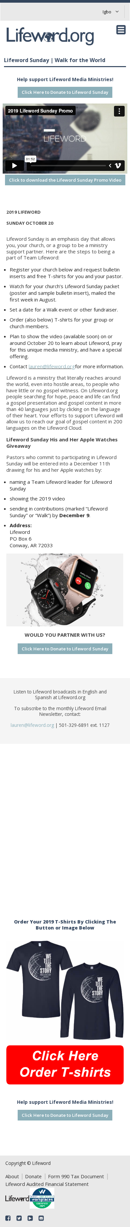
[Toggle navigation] (121, 29)
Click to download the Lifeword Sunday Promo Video (65, 180)
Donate (33, 1176)
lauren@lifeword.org (52, 366)
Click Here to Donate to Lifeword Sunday (65, 92)
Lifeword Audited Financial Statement (47, 1184)
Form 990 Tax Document (76, 1176)
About (12, 1176)
